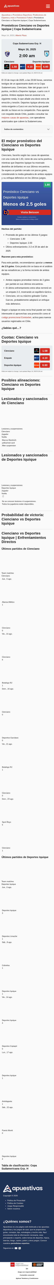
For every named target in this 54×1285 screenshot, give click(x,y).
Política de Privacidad (16, 1200)
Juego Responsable (15, 1206)
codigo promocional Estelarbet (16, 317)
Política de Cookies (15, 1203)
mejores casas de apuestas (15, 117)
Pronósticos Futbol (24, 18)
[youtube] (16, 1248)
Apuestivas (6, 15)
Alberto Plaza (20, 35)
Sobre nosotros (13, 1209)
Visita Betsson (30, 212)
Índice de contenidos (13, 129)
